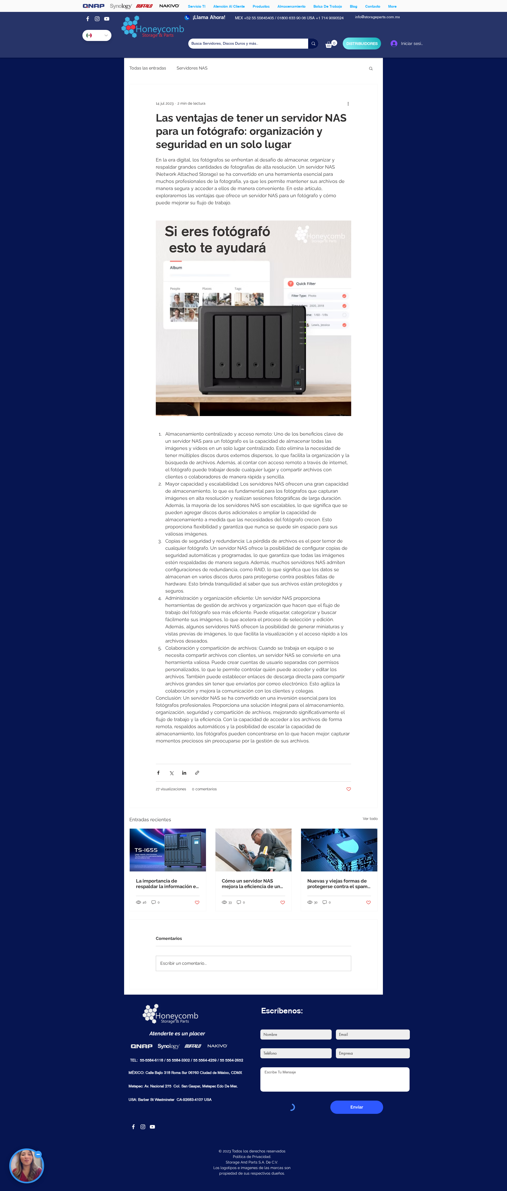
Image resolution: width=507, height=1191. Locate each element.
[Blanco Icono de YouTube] (107, 19)
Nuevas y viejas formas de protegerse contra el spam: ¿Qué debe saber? (338, 883)
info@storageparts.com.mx (377, 17)
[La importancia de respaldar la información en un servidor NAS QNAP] (168, 850)
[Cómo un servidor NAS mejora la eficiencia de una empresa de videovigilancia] (253, 850)
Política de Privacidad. (252, 1157)
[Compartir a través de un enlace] (197, 772)
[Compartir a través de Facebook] (158, 772)
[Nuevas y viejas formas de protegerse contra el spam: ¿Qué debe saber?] (339, 850)
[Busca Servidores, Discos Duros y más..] (313, 44)
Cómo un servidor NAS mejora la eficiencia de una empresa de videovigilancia (253, 883)
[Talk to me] (26, 1165)
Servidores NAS (192, 68)
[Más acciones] (348, 103)
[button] (331, 44)
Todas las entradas (147, 68)
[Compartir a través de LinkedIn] (184, 772)
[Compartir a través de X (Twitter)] (171, 772)
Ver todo (370, 818)
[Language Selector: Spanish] (96, 35)
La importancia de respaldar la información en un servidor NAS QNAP (167, 883)
